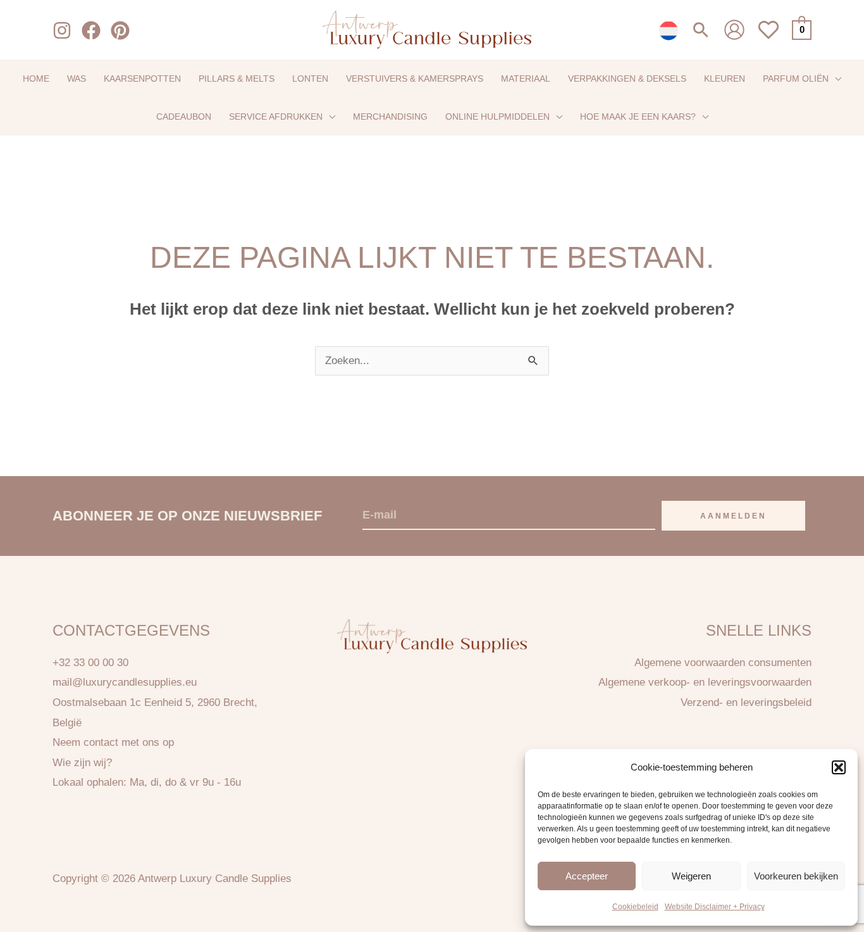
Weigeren (691, 875)
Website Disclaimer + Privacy (715, 906)
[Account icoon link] (734, 30)
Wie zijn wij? (82, 763)
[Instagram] (61, 30)
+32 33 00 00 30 (90, 663)
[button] (838, 767)
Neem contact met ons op (113, 742)
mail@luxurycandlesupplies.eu (124, 682)
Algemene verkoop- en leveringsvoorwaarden (705, 682)
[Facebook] (91, 30)
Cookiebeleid (635, 906)
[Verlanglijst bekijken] (768, 37)
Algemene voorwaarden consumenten (723, 663)
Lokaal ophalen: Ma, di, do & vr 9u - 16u (146, 782)
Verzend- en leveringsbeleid (746, 702)
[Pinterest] (120, 30)
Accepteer (586, 875)
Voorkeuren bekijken (796, 875)
